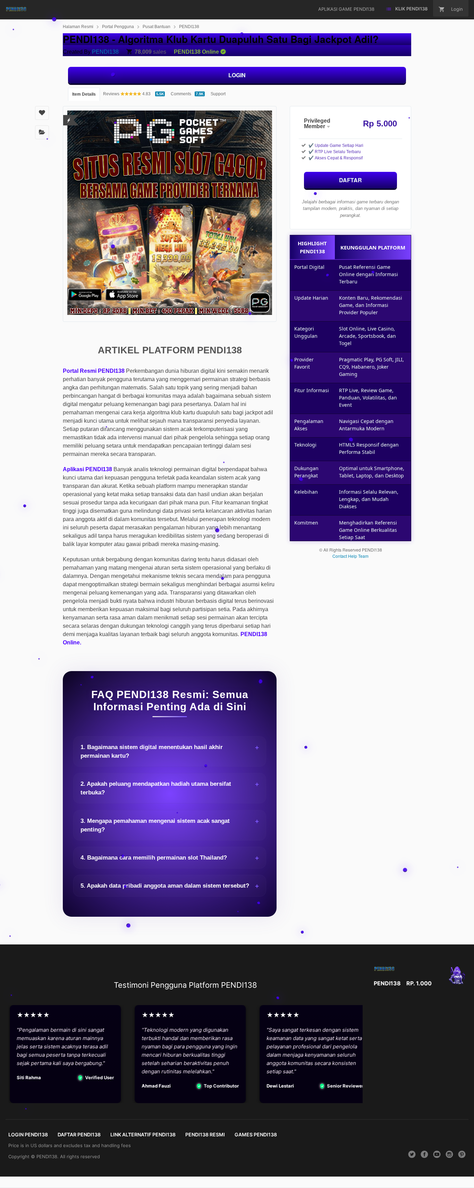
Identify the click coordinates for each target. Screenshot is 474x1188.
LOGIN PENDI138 (28, 1134)
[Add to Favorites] (42, 113)
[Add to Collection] (42, 132)
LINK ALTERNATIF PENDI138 (143, 1134)
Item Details (84, 94)
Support (218, 93)
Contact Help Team (350, 556)
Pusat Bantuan (156, 26)
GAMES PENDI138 (256, 1134)
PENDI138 (189, 26)
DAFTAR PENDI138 (79, 1134)
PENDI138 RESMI (205, 1134)
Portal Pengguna (118, 26)
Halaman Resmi (78, 26)
